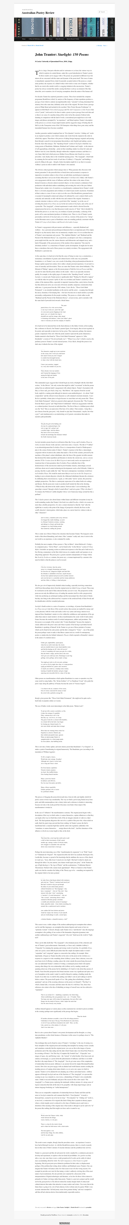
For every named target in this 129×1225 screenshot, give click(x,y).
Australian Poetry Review (38, 12)
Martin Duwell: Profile (73, 39)
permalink (88, 1207)
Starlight (66, 1207)
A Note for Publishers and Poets (37, 39)
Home (23, 39)
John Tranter (60, 1207)
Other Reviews (60, 39)
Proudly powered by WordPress (49, 1215)
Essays (51, 39)
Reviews (49, 1207)
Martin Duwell (39, 45)
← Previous (99, 45)
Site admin (85, 1215)
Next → (105, 45)
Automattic (70, 1215)
